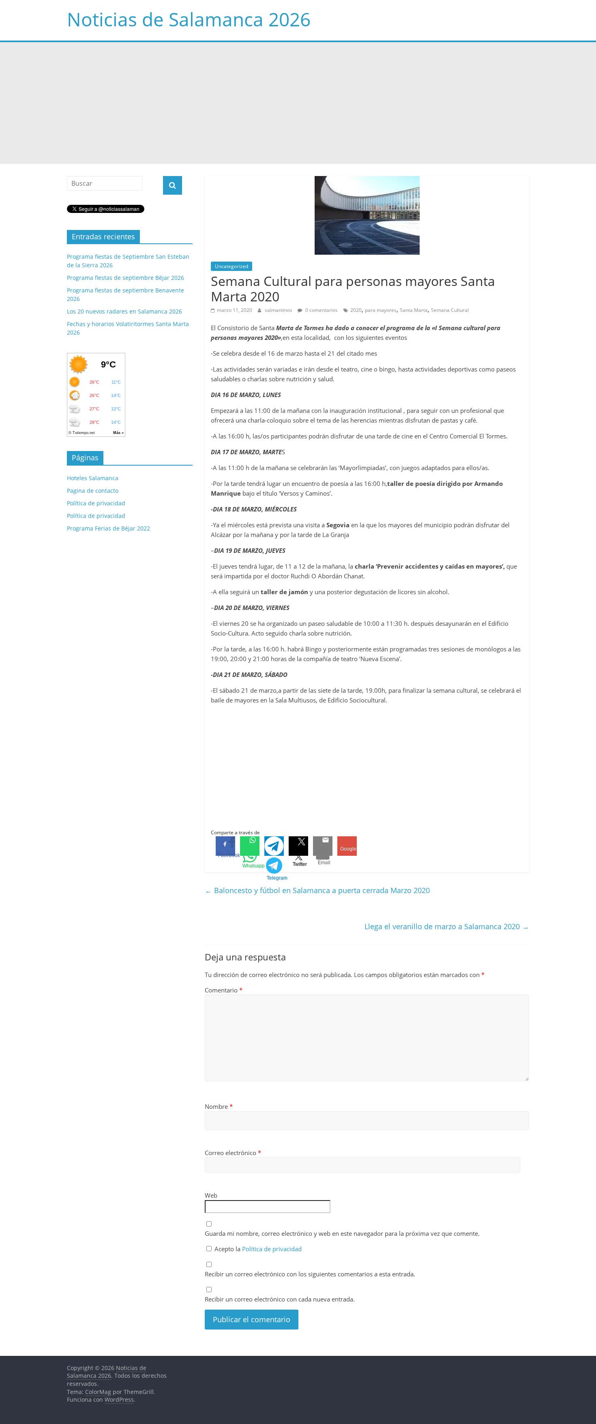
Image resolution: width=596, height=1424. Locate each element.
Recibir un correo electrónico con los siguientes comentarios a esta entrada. (310, 1274)
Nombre (219, 1106)
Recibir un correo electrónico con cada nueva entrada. (280, 1299)
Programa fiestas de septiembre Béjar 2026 (125, 277)
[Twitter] (298, 846)
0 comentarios (321, 310)
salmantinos (279, 310)
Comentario (223, 990)
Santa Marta (414, 310)
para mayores (381, 310)
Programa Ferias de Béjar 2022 (108, 528)
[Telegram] (274, 846)
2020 (356, 310)
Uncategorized (231, 266)
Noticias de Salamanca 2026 (189, 19)
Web (211, 1195)
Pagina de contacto (92, 490)
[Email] (322, 846)
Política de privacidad (272, 1249)
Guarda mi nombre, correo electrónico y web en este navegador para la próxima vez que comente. (342, 1233)
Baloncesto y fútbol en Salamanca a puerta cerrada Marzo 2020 (317, 890)
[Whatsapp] (249, 846)
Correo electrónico (233, 1153)
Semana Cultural (450, 310)
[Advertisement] (298, 103)
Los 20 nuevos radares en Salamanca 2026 (124, 311)
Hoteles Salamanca (92, 478)
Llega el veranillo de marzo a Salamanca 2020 (446, 926)
